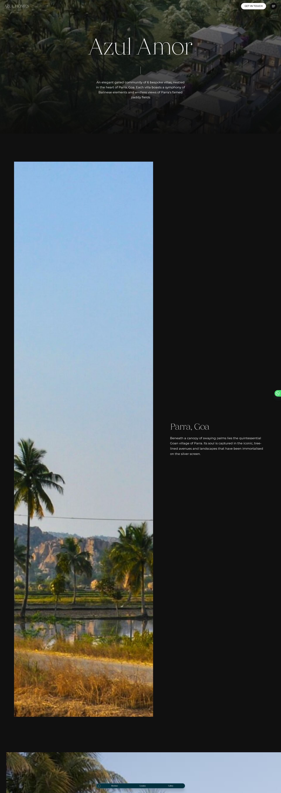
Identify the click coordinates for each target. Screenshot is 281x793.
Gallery (170, 786)
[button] (273, 6)
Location (143, 786)
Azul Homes (16, 6)
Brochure (114, 786)
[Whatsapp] (278, 393)
